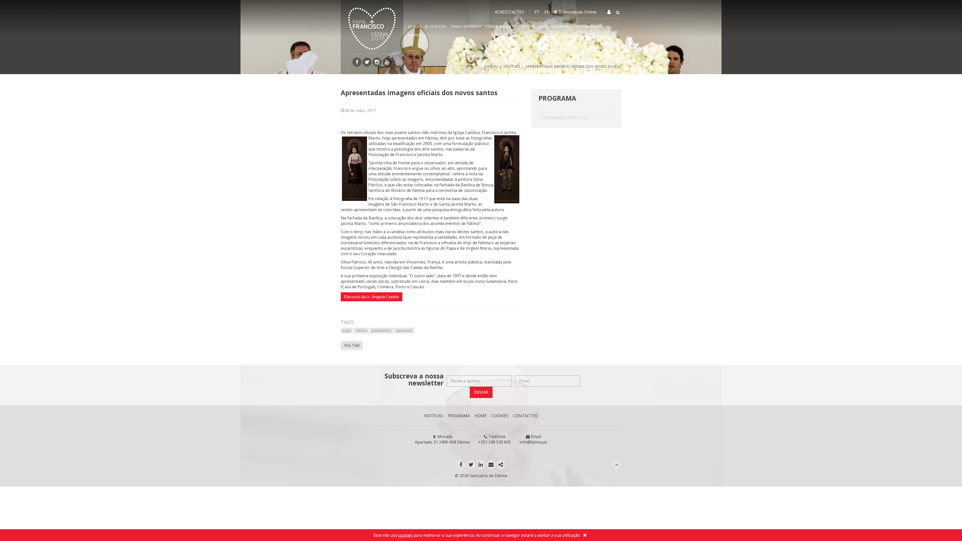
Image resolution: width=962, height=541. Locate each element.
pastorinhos (381, 330)
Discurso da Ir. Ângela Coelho (371, 297)
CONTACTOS (525, 416)
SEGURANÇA (562, 26)
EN (547, 12)
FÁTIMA (528, 26)
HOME (481, 416)
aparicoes (404, 330)
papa (347, 330)
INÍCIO (492, 66)
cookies (405, 535)
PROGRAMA (459, 416)
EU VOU (414, 26)
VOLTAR (351, 345)
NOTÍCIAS (511, 66)
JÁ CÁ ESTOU (435, 26)
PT (537, 12)
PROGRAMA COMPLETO (564, 117)
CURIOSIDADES (589, 26)
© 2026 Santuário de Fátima (481, 475)
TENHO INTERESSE (466, 26)
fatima (361, 330)
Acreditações (509, 12)
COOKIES (500, 416)
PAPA (543, 26)
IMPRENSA (417, 35)
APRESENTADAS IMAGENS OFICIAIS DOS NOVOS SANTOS (573, 66)
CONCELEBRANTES (502, 26)
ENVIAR (481, 392)
